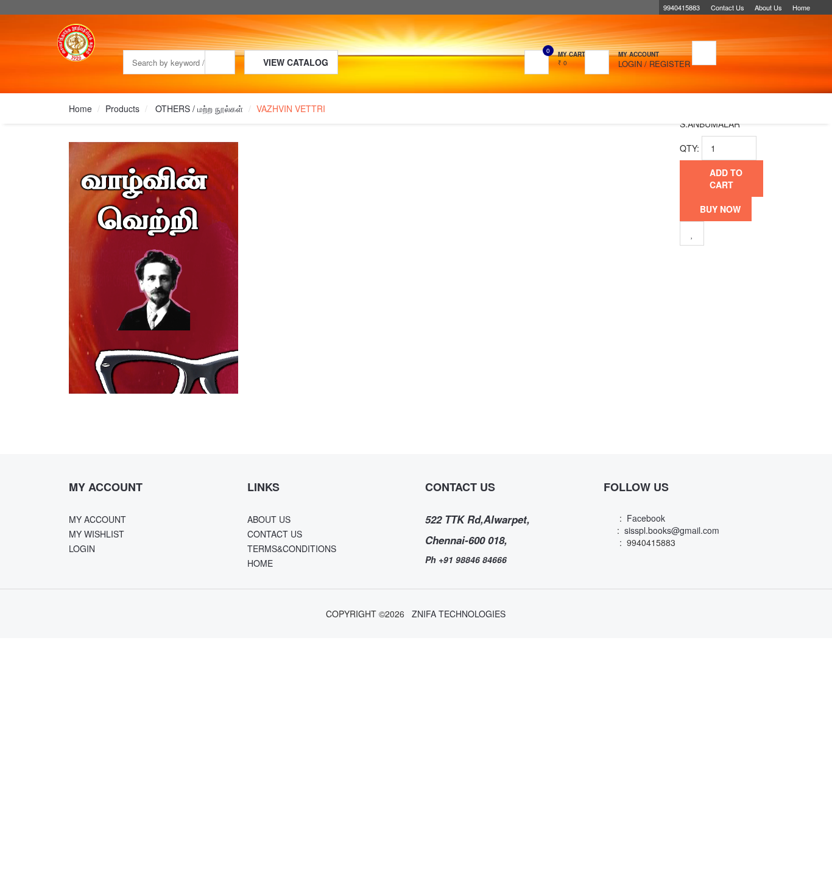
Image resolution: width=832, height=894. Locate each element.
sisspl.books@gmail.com (671, 530)
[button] (648, 54)
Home (801, 7)
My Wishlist (96, 534)
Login (630, 63)
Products (122, 108)
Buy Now (719, 216)
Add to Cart (724, 178)
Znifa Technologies (459, 614)
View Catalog (280, 63)
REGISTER (669, 63)
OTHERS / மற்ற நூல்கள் (198, 108)
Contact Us (727, 7)
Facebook (643, 518)
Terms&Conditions (291, 548)
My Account (97, 519)
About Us (768, 7)
